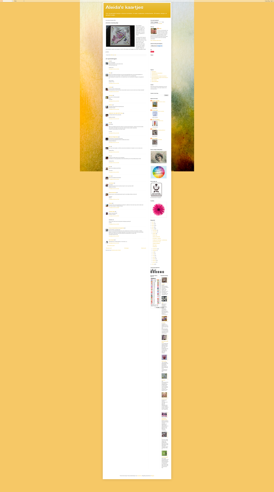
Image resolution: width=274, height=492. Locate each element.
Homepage (126, 248)
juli (153, 252)
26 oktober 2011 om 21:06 (114, 133)
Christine (111, 95)
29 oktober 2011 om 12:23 (114, 243)
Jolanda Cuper (112, 211)
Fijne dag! (155, 245)
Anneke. (110, 104)
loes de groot (111, 239)
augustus (155, 250)
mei (153, 255)
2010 (153, 264)
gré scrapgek (154, 138)
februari (154, 260)
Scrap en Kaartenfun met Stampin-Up (116, 228)
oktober (154, 233)
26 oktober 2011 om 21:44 (114, 142)
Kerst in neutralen (161, 111)
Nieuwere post (109, 248)
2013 (153, 225)
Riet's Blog (154, 129)
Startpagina (154, 71)
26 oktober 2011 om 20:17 (114, 91)
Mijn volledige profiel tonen (156, 40)
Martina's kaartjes (155, 100)
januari (154, 262)
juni (153, 253)
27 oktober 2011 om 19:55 (114, 224)
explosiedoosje (155, 74)
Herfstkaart (155, 246)
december (155, 230)
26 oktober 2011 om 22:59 (114, 162)
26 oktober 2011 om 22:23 (114, 152)
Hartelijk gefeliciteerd (161, 130)
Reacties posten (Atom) (116, 250)
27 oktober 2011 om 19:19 (114, 215)
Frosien (110, 203)
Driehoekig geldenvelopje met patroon (159, 76)
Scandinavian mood (156, 241)
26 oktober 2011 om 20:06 (114, 83)
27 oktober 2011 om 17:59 (114, 199)
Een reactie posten (111, 245)
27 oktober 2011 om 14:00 (114, 188)
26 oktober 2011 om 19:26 (114, 69)
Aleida (160, 28)
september (155, 248)
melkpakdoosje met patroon (157, 73)
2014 (153, 223)
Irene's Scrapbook (155, 119)
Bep (109, 122)
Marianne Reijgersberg (113, 136)
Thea (110, 72)
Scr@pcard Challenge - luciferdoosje (160, 240)
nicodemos (139, 475)
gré (109, 61)
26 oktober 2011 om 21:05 (114, 118)
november (155, 231)
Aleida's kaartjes (124, 7)
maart (154, 258)
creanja (110, 87)
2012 (153, 227)
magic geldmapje (155, 81)
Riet (109, 166)
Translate (160, 23)
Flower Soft (155, 235)
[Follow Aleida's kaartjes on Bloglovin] (157, 46)
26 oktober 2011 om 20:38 (114, 109)
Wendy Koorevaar (112, 192)
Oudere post (143, 248)
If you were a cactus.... (162, 101)
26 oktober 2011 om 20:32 (114, 101)
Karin (110, 176)
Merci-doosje (154, 79)
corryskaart (111, 183)
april (154, 257)
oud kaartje (160, 139)
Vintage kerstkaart (156, 243)
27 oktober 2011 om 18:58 (114, 207)
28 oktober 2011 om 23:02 (114, 236)
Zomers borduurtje (156, 236)
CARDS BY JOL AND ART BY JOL (116, 113)
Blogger (152, 475)
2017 (153, 222)
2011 (153, 228)
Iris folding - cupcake (157, 238)
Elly (109, 155)
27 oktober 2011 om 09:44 (114, 172)
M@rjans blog (155, 110)
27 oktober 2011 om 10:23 (114, 179)
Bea (109, 146)
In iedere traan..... (161, 120)
